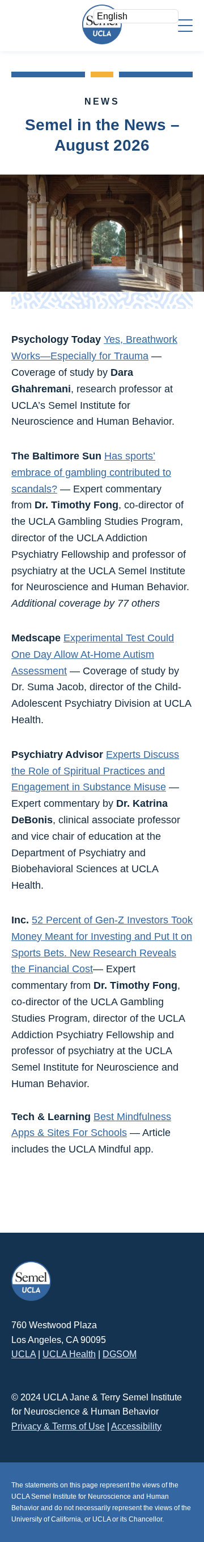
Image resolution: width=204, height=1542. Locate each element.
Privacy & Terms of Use (58, 1426)
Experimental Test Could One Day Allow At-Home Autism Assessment (92, 654)
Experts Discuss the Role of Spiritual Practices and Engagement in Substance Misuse (95, 771)
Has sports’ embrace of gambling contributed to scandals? (91, 472)
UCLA (23, 1354)
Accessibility (136, 1426)
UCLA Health (69, 1354)
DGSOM (120, 1354)
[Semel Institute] (102, 24)
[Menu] (185, 25)
